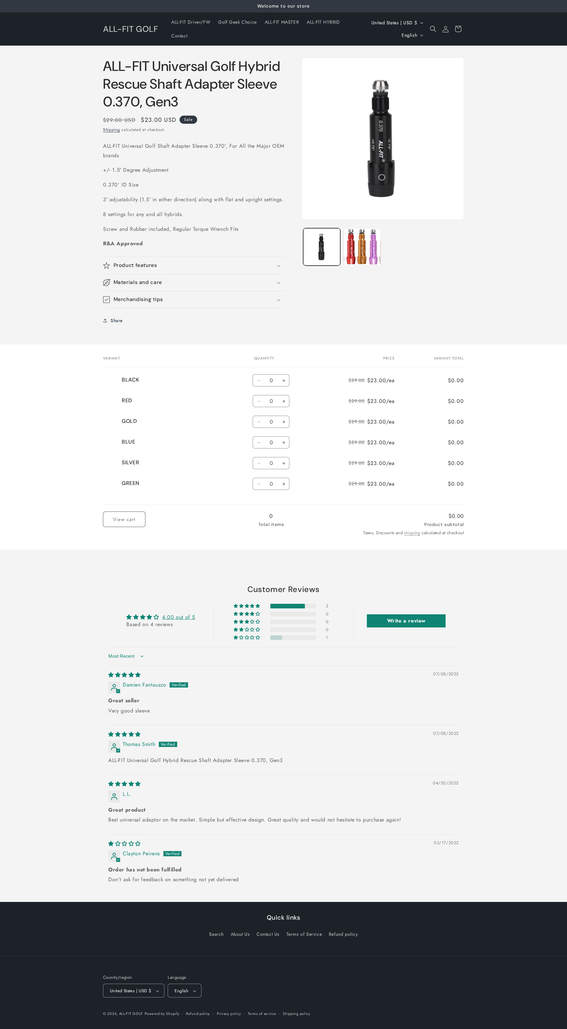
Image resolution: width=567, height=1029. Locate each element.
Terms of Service (304, 933)
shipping (412, 533)
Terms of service (262, 1013)
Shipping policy (296, 1013)
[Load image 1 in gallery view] (321, 246)
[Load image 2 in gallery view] (362, 246)
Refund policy (343, 933)
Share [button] (117, 320)
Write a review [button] (406, 620)
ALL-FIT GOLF (131, 1014)
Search (216, 933)
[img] (124, 675)
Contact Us (268, 933)
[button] (433, 29)
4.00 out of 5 (178, 617)
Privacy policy (229, 1013)
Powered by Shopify (162, 1014)
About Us (240, 933)
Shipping (111, 130)
